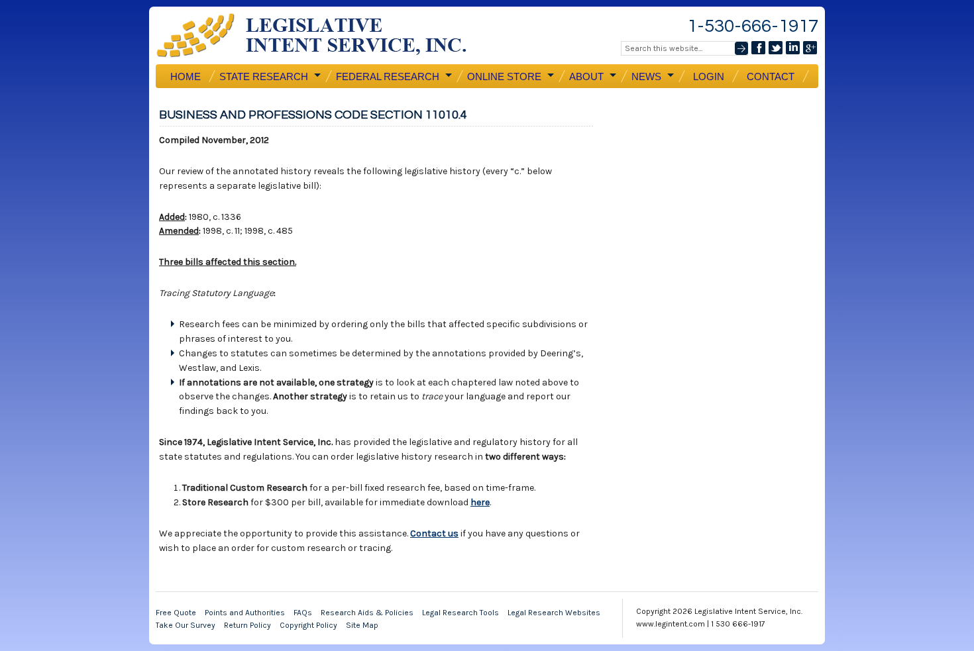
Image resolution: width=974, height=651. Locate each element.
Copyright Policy (308, 625)
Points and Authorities (245, 612)
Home (185, 76)
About (585, 77)
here (480, 502)
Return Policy (247, 625)
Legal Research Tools (460, 612)
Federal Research (386, 77)
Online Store (502, 77)
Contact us (434, 533)
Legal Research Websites (554, 612)
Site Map (362, 625)
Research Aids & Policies (367, 612)
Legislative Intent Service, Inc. (321, 35)
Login (708, 76)
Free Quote (176, 612)
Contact (770, 76)
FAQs (303, 612)
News (645, 77)
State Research (262, 77)
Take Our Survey (185, 625)
